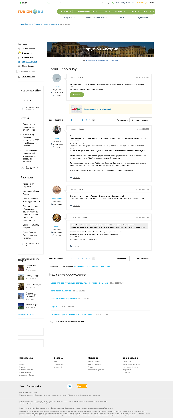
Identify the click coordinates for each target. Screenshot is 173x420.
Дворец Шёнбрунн (33, 275)
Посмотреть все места (26, 314)
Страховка (126, 372)
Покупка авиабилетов (130, 367)
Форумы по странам (41, 24)
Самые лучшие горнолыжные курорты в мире (29, 127)
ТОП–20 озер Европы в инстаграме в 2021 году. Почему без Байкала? (31, 140)
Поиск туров (127, 361)
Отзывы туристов (85, 11)
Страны (64, 11)
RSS (55, 361)
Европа (22, 367)
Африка (22, 364)
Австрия (54, 24)
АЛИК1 (57, 226)
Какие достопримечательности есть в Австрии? (71, 314)
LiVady (56, 87)
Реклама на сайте (34, 386)
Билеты (147, 11)
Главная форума (28, 49)
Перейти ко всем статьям (32, 168)
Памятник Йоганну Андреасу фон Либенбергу (33, 294)
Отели (133, 11)
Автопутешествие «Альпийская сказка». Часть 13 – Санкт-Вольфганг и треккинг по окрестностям (31, 213)
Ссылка (81, 77)
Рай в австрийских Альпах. (31, 192)
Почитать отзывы (94, 364)
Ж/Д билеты (127, 370)
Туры (104, 11)
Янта (57, 138)
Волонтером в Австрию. (61, 291)
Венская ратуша (32, 304)
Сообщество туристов (96, 370)
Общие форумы (28, 66)
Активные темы (28, 57)
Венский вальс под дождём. (31, 226)
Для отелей (58, 367)
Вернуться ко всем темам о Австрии (102, 60)
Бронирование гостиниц (131, 364)
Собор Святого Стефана (31, 266)
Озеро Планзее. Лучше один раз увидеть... (30, 235)
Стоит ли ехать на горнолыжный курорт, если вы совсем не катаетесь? (30, 156)
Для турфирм (59, 364)
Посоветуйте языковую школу (64, 299)
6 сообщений (57, 232)
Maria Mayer (57, 198)
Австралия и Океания (27, 375)
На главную (79, 266)
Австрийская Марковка (28, 185)
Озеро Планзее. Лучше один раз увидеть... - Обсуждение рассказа (79, 283)
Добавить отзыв (94, 361)
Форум (118, 11)
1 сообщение (57, 204)
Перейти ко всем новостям (32, 108)
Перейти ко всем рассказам (32, 244)
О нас (21, 386)
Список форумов (25, 24)
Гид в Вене (55, 307)
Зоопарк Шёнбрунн (33, 285)
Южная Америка (25, 372)
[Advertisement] (86, 33)
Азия (21, 361)
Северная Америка (26, 370)
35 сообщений (58, 93)
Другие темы (106, 266)
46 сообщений (58, 144)
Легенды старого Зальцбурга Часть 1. (31, 200)
